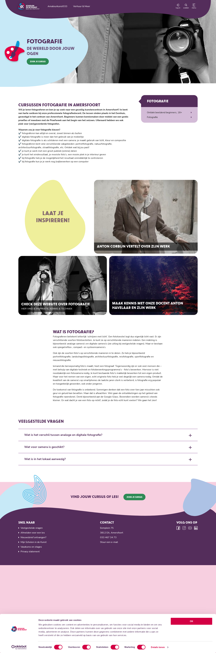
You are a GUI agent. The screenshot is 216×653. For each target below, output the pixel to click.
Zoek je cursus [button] (38, 61)
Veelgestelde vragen (32, 528)
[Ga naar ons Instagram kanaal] (184, 528)
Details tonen (158, 647)
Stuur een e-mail (109, 542)
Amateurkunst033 (57, 6)
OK (191, 621)
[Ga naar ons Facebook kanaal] (178, 528)
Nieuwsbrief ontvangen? (33, 537)
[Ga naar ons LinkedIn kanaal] (196, 528)
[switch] (86, 647)
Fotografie (152, 117)
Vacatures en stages (31, 546)
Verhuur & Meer (81, 6)
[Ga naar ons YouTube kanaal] (190, 528)
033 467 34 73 (108, 537)
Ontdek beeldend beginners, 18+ (164, 112)
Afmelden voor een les (33, 532)
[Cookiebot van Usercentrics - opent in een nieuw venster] (19, 647)
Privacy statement (30, 551)
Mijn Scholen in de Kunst (34, 542)
